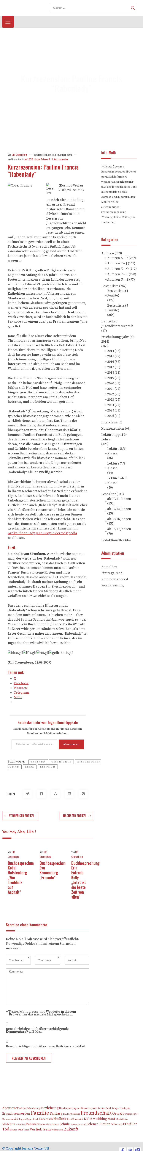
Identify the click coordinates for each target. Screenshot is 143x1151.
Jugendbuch (32, 1119)
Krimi (69, 1119)
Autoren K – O (118, 269)
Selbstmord (117, 1124)
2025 (110, 410)
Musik (119, 1119)
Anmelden (109, 567)
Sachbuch (54, 1124)
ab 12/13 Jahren (32, 159)
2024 (110, 405)
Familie (40, 1113)
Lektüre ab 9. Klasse (117, 480)
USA (20, 1129)
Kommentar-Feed (114, 579)
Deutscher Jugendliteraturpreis (117, 323)
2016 (110, 362)
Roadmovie (43, 1124)
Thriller (130, 1124)
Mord (111, 1119)
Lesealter (108, 494)
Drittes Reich (105, 1108)
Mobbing (100, 1119)
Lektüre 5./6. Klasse (116, 451)
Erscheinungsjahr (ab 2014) (117, 339)
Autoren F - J (47, 159)
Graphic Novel (131, 1114)
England (38, 761)
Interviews (109, 422)
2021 (110, 389)
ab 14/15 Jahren (119, 519)
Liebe (29, 766)
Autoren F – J (117, 263)
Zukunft (71, 1129)
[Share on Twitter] (27, 794)
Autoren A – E (117, 258)
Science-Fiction (98, 1124)
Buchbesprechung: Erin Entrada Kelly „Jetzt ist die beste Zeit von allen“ (85, 880)
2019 (110, 378)
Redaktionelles (112, 540)
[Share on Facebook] (41, 794)
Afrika (22, 1108)
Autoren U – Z (117, 279)
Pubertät (32, 1124)
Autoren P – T (117, 274)
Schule (65, 1124)
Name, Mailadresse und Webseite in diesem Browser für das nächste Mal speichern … (42, 1012)
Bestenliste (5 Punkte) (117, 307)
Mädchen (8, 1124)
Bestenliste (109, 286)
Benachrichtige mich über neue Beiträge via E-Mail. (46, 1046)
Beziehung (49, 1108)
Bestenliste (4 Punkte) (117, 293)
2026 (110, 416)
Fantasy (56, 1113)
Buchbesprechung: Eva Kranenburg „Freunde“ (54, 870)
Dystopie (125, 1108)
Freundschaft (96, 1113)
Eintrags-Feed (112, 573)
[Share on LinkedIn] (69, 794)
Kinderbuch (46, 1119)
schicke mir (126, 182)
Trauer (13, 1129)
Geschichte (61, 761)
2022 (110, 394)
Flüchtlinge (74, 1114)
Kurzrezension (61, 159)
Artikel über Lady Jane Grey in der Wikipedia (42, 533)
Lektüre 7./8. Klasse (116, 465)
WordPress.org (112, 585)
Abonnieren (71, 744)
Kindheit (59, 1119)
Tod (5, 1129)
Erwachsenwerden (16, 1114)
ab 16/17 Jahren (119, 529)
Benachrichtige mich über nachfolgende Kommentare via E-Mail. (37, 1030)
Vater (26, 1129)
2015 (110, 356)
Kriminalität (77, 1119)
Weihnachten (57, 1130)
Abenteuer (10, 1108)
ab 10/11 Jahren (119, 499)
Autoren (107, 253)
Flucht (66, 1114)
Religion (47, 766)
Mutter (125, 1119)
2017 (110, 367)
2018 (110, 372)
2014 (110, 351)
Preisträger (21, 1124)
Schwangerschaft (78, 1124)
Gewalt (118, 1113)
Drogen (115, 1108)
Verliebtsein (40, 1129)
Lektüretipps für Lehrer (114, 437)
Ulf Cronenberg (19, 154)
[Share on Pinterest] (83, 794)
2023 (110, 399)
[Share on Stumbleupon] (55, 794)
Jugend (23, 1119)
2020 (110, 383)
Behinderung (33, 1108)
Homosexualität (10, 1119)
